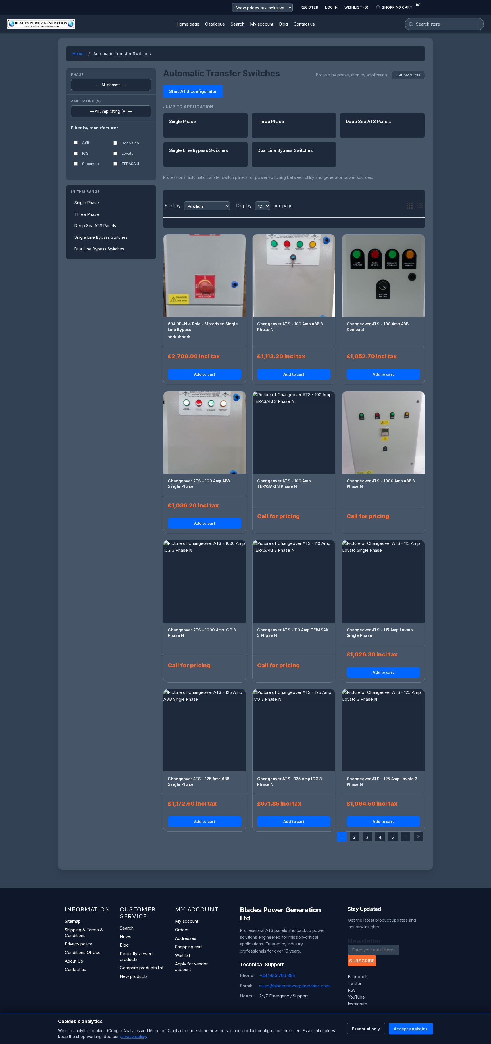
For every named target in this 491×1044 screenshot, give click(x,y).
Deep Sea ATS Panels (95, 225)
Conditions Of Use (83, 952)
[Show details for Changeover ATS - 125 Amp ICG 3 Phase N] (294, 730)
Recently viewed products (136, 956)
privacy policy (133, 1036)
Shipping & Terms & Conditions (84, 932)
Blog (124, 945)
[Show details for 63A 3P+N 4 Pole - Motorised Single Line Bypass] (204, 275)
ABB (85, 142)
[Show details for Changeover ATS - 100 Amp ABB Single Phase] (204, 432)
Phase (77, 74)
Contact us (75, 969)
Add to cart (204, 374)
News (125, 936)
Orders (181, 929)
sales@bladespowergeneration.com (294, 985)
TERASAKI (130, 163)
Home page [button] (187, 24)
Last (418, 837)
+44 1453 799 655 (277, 975)
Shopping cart (188, 946)
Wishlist (182, 955)
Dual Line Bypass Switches (99, 248)
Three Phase (86, 214)
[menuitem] (188, 24)
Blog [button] (283, 24)
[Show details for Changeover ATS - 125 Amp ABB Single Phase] (204, 730)
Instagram (357, 1004)
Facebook (358, 976)
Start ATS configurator (193, 91)
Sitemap (73, 921)
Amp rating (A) (86, 101)
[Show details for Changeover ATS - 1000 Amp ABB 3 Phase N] (383, 432)
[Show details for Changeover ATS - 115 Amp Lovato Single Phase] (383, 581)
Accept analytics (411, 1028)
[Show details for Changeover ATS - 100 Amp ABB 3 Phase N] (294, 275)
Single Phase (86, 202)
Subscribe (362, 960)
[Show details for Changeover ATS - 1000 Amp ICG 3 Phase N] (204, 581)
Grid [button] (409, 205)
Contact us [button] (304, 24)
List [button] (420, 205)
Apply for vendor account (191, 966)
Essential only (366, 1028)
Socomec (90, 163)
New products (134, 976)
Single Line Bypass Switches (101, 237)
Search (127, 928)
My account (186, 921)
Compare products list (141, 967)
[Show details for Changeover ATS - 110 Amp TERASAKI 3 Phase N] (294, 581)
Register (310, 7)
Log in (331, 7)
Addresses (185, 938)
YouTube (356, 997)
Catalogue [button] (215, 24)
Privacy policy (78, 944)
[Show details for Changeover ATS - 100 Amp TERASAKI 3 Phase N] (294, 432)
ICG (85, 153)
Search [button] (237, 24)
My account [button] (261, 24)
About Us (74, 961)
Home (78, 53)
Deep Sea (130, 143)
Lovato (128, 153)
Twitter (354, 983)
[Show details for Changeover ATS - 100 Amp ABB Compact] (383, 275)
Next (406, 837)
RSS (352, 990)
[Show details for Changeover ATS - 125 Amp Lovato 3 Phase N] (383, 730)
